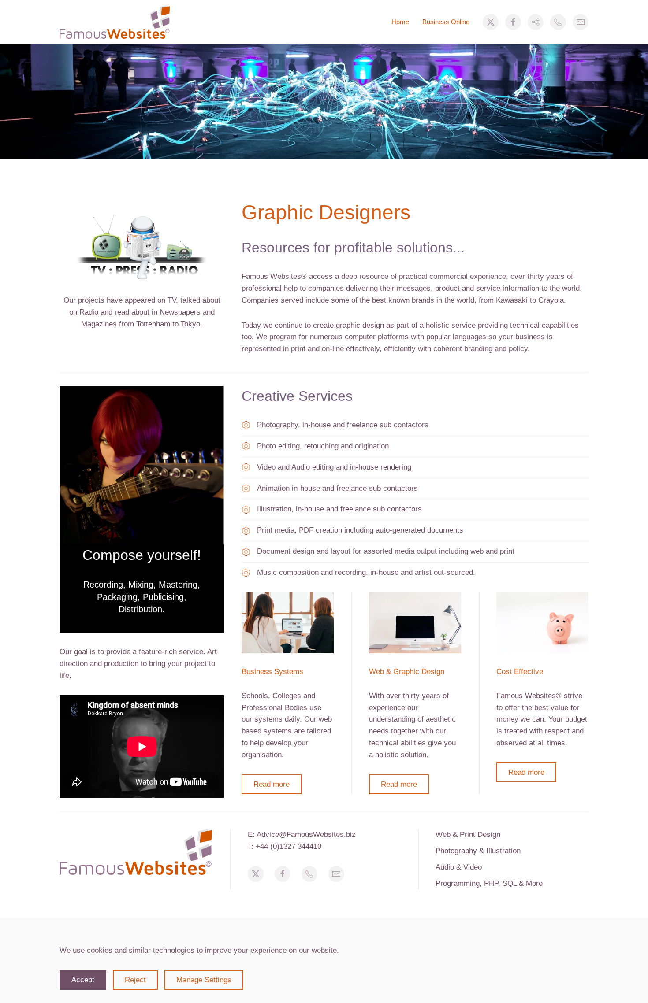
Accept (82, 980)
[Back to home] (115, 22)
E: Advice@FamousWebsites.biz (302, 834)
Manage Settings (203, 980)
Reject (135, 980)
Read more (271, 784)
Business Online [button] (445, 22)
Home (400, 22)
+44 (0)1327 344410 (288, 846)
